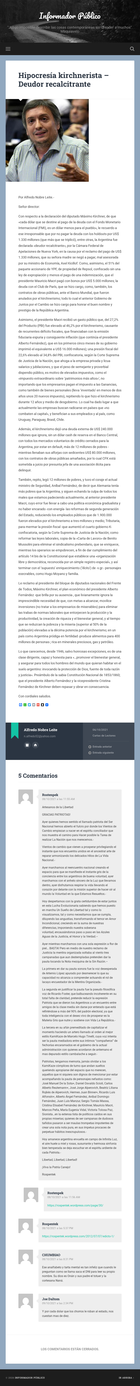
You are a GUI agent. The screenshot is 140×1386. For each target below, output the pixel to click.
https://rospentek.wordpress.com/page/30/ (75, 1205)
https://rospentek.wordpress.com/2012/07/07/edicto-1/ (78, 1236)
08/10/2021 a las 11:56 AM (63, 1197)
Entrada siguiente (103, 752)
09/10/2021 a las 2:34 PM (57, 1303)
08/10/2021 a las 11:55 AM (58, 799)
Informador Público (70, 15)
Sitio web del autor (35, 745)
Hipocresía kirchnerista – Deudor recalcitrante (63, 79)
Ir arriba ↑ (126, 1377)
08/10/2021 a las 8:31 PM (57, 1259)
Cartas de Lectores (104, 735)
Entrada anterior (102, 746)
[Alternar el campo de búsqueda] (132, 49)
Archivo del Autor (27, 745)
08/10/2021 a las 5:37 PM (57, 1228)
